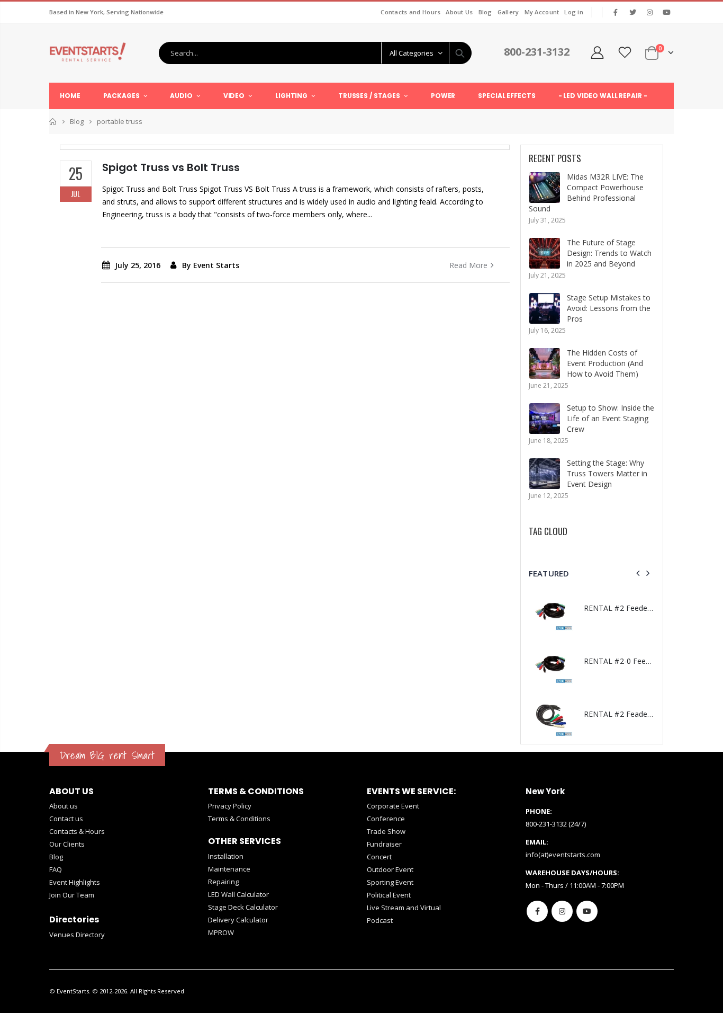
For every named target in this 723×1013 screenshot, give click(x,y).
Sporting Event (390, 882)
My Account (542, 12)
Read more (468, 265)
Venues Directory (77, 934)
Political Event (389, 895)
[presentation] (638, 573)
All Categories (411, 53)
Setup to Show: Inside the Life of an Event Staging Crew (610, 418)
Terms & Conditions (239, 818)
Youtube (587, 911)
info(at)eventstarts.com (563, 854)
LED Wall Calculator (238, 894)
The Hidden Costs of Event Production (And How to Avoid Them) (605, 363)
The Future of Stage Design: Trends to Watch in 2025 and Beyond (609, 253)
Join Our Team (71, 895)
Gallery (508, 12)
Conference (386, 818)
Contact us (66, 818)
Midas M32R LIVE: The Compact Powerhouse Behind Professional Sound (586, 193)
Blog (485, 12)
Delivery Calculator (238, 920)
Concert (379, 856)
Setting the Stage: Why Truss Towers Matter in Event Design (607, 473)
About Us (459, 12)
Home (53, 122)
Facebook (537, 911)
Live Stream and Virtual (404, 907)
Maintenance (229, 869)
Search (460, 53)
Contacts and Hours (410, 12)
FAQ (55, 869)
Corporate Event (393, 806)
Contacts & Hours (77, 831)
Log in (573, 12)
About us (63, 806)
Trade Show (386, 831)
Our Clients (67, 844)
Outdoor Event (390, 869)
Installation (225, 856)
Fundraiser (384, 844)
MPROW (221, 932)
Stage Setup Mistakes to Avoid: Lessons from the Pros (608, 308)
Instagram (562, 911)
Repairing (223, 881)
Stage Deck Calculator (243, 907)
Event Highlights (74, 882)
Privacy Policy (229, 806)
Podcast (380, 920)
